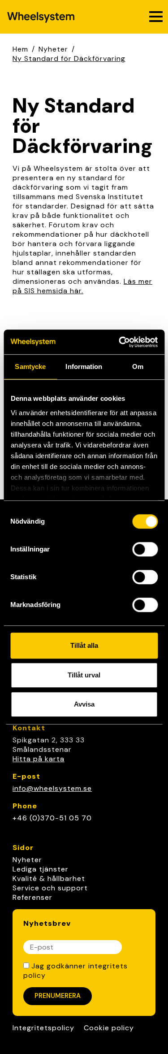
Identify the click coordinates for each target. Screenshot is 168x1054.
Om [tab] (137, 366)
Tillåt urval (84, 675)
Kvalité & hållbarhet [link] (49, 878)
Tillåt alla (84, 645)
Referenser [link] (32, 897)
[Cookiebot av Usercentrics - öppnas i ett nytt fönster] (120, 342)
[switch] (145, 549)
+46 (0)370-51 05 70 (52, 818)
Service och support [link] (50, 888)
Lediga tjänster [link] (41, 869)
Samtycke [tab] (30, 366)
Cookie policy (109, 1027)
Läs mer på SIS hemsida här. (82, 286)
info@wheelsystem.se (52, 788)
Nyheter (53, 49)
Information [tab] (83, 366)
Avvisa (84, 704)
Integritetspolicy (43, 1027)
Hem (20, 49)
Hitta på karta (39, 758)
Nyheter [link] (27, 859)
